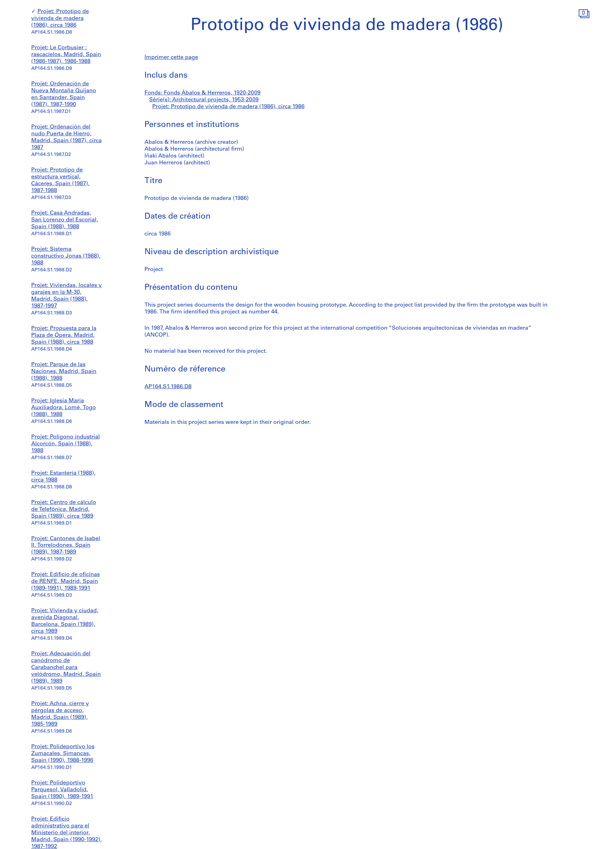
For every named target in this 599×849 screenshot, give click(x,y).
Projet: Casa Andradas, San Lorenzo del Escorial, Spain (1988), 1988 (64, 220)
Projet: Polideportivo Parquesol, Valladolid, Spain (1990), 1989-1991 (62, 790)
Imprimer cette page (171, 58)
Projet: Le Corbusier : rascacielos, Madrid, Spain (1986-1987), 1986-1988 (66, 55)
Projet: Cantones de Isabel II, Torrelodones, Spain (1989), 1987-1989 (65, 545)
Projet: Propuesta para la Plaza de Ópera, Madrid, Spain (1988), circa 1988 (63, 335)
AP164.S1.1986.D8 (168, 387)
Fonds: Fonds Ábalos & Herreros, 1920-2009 (202, 93)
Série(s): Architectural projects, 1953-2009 (204, 100)
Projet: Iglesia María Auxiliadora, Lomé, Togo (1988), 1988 (63, 408)
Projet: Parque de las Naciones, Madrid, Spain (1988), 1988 (63, 371)
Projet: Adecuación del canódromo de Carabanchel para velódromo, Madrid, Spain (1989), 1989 (66, 667)
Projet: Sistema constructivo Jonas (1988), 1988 (65, 256)
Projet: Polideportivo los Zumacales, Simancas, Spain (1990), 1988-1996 (63, 754)
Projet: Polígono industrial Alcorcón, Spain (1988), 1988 (65, 444)
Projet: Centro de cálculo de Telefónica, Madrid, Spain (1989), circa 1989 (63, 509)
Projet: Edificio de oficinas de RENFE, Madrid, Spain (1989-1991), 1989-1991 (65, 581)
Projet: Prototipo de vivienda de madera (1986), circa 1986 (60, 18)
